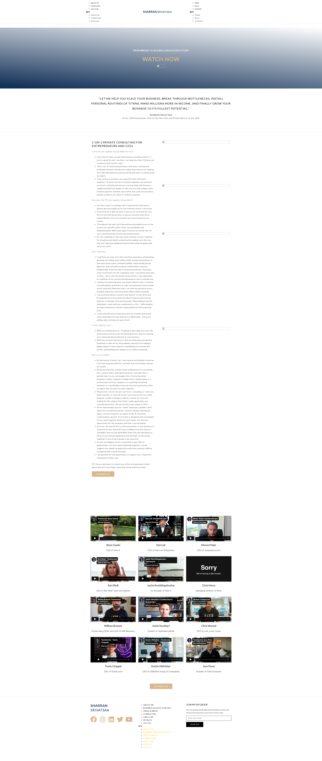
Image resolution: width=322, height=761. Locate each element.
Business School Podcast (157, 708)
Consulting (95, 6)
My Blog (147, 720)
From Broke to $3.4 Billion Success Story (161, 50)
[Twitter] (120, 719)
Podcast (198, 9)
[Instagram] (102, 719)
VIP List (147, 723)
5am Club (94, 9)
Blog (197, 6)
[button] (105, 11)
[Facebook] (94, 719)
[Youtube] (129, 719)
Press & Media (150, 711)
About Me (95, 3)
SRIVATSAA (157, 11)
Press (197, 3)
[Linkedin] (111, 719)
